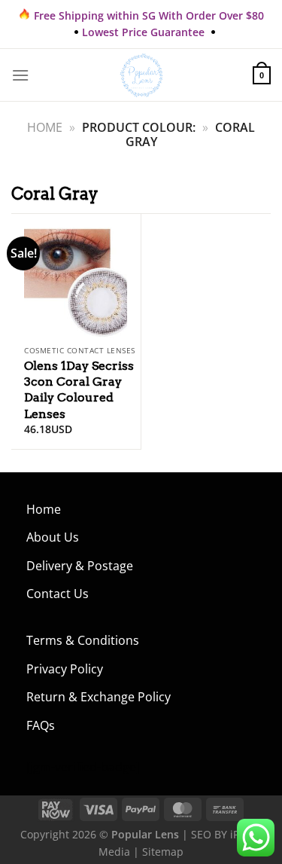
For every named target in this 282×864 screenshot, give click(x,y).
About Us (52, 537)
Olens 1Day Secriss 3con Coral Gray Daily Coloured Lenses (79, 389)
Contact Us (57, 593)
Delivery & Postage (79, 565)
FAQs (40, 725)
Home (44, 127)
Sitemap (162, 851)
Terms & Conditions (82, 640)
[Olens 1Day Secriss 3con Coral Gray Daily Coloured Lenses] (75, 275)
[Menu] (20, 74)
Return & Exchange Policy (98, 696)
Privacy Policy (64, 669)
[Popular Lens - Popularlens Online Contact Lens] (141, 75)
